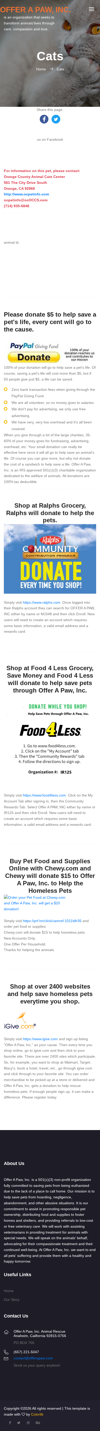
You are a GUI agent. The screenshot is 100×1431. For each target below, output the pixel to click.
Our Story (11, 1299)
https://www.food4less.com (44, 795)
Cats (60, 69)
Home (41, 69)
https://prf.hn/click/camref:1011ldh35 (52, 921)
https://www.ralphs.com (41, 602)
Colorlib (37, 1414)
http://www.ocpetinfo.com (26, 194)
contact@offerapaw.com (33, 1358)
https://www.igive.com (40, 1039)
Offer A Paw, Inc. (35, 9)
